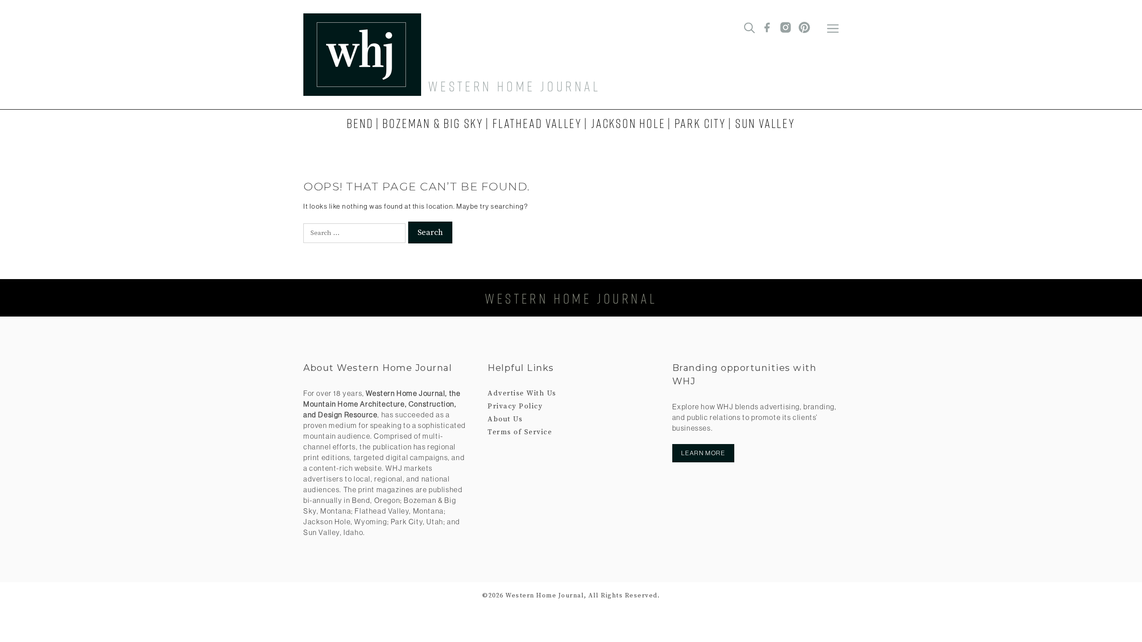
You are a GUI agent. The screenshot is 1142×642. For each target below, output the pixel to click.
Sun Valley (765, 123)
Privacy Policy (515, 406)
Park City (700, 123)
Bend (360, 123)
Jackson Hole (628, 123)
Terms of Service (520, 432)
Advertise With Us (522, 393)
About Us (505, 419)
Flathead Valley (537, 123)
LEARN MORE (703, 453)
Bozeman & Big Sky (433, 123)
